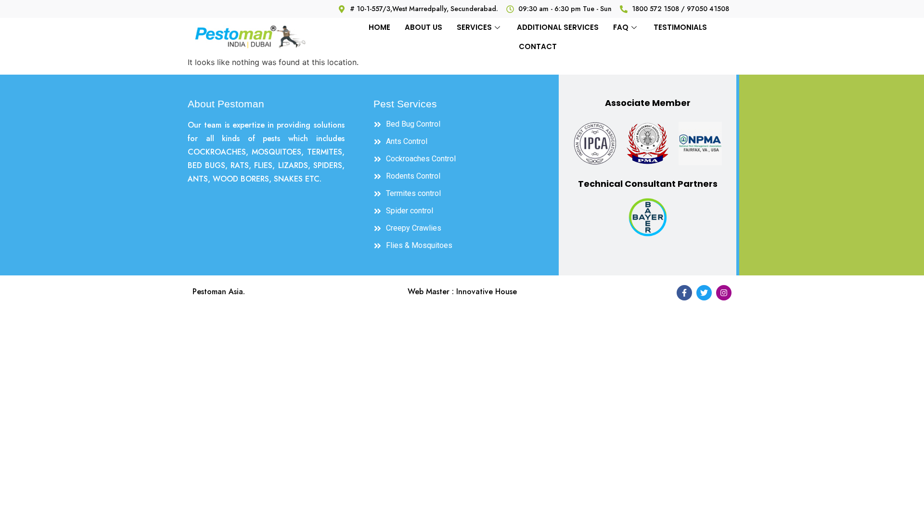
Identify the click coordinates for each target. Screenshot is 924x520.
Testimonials (680, 27)
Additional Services (558, 27)
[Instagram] (724, 292)
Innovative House (486, 291)
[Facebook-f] (684, 292)
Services (474, 27)
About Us (423, 27)
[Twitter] (704, 292)
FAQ (621, 27)
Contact (538, 46)
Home (379, 27)
